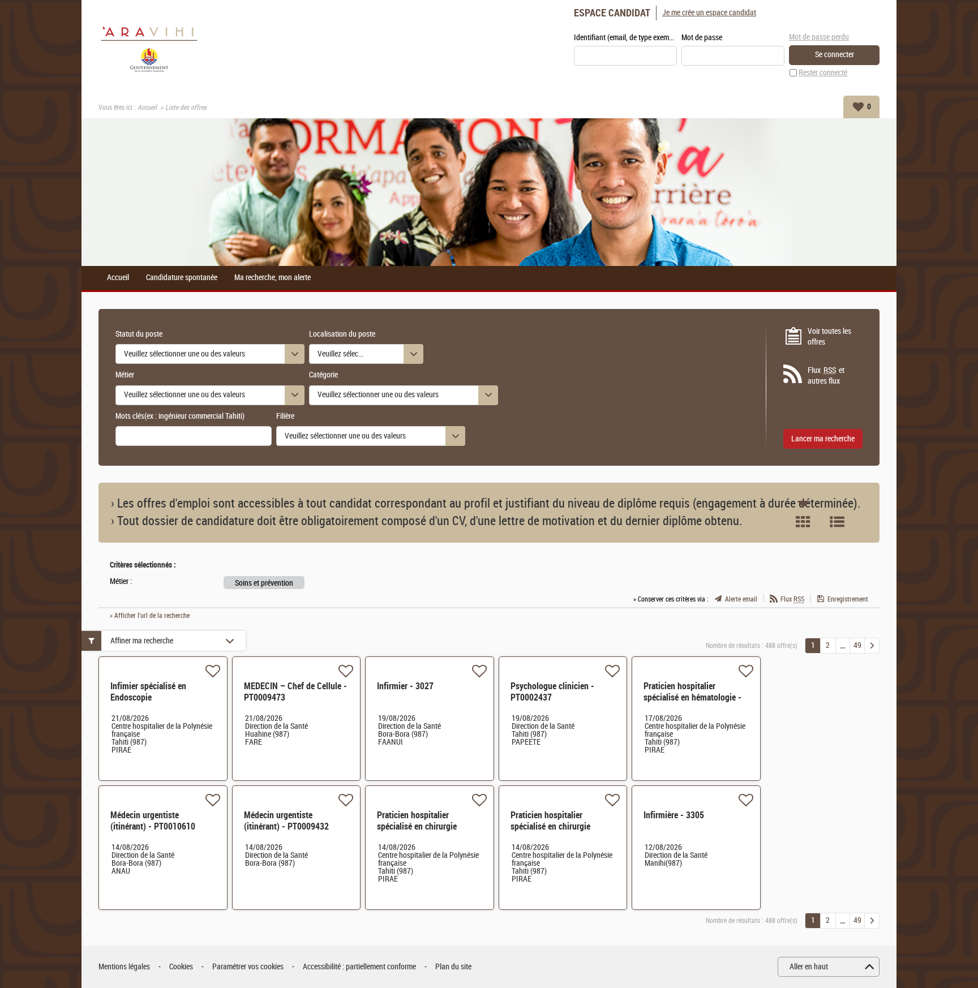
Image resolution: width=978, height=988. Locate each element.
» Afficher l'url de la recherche (150, 616)
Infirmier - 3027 (405, 686)
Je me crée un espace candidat (709, 13)
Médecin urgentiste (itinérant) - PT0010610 (152, 821)
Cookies (181, 967)
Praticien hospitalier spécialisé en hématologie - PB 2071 (692, 697)
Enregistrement (847, 599)
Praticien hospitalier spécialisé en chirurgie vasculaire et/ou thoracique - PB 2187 (428, 832)
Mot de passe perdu (819, 37)
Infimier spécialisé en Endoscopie (148, 692)
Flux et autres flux (826, 376)
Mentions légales (124, 967)
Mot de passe (701, 37)
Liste (837, 522)
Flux (792, 599)
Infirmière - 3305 (674, 815)
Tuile (803, 522)
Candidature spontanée (181, 277)
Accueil (147, 107)
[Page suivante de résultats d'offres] (872, 645)
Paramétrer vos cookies (248, 967)
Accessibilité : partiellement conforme (359, 967)
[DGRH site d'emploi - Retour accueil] (149, 47)
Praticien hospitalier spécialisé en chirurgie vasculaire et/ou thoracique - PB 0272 (562, 832)
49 (857, 645)
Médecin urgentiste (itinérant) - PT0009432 (286, 821)
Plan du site (453, 967)
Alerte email (741, 599)
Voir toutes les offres (829, 337)
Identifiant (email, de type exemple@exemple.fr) (625, 37)
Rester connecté (823, 73)
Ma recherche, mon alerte (272, 277)
